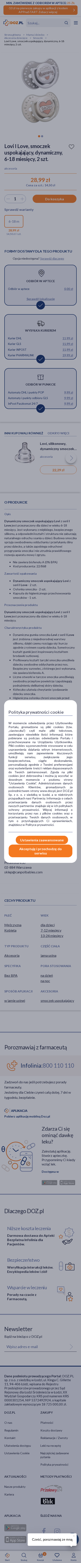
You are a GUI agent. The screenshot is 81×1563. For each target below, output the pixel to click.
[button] (73, 1535)
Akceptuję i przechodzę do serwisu (40, 851)
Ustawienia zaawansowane (42, 840)
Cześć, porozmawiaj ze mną (52, 1539)
